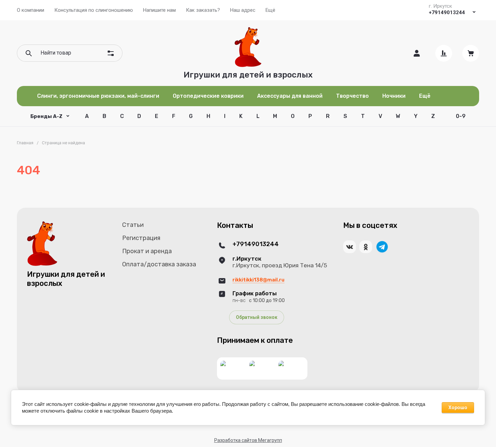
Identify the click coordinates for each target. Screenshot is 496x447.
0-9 (461, 116)
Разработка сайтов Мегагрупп (248, 440)
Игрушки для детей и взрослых (248, 75)
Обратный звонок (256, 317)
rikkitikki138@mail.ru (258, 280)
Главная (25, 142)
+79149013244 (447, 12)
